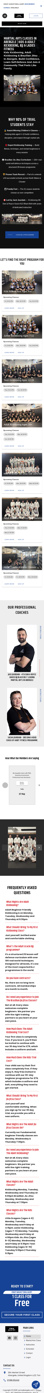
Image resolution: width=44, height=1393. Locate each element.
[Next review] (39, 785)
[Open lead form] (35, 1384)
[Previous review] (5, 785)
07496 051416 (13, 1380)
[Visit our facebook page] (9, 1338)
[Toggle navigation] (4, 15)
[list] (32, 1347)
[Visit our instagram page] (15, 1338)
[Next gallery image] (39, 848)
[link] (32, 1337)
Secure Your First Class (22, 1315)
